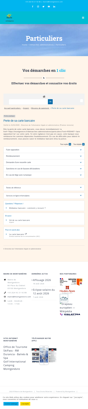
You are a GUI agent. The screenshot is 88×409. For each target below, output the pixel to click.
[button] (44, 150)
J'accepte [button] (25, 404)
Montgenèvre (70, 392)
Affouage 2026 (42, 280)
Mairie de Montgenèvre (24, 392)
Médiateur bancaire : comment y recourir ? (27, 208)
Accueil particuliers (12, 108)
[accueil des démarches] (44, 96)
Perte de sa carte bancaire (63, 108)
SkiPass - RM (11, 350)
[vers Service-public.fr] (81, 100)
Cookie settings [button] (11, 404)
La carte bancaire (17, 234)
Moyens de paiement (40, 108)
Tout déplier (77, 144)
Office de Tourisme (15, 347)
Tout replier (64, 144)
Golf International (14, 361)
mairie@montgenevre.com (53, 2)
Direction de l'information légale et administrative (23, 249)
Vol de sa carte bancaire (19, 220)
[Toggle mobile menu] (83, 17)
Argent (26, 108)
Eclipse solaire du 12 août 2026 (44, 291)
